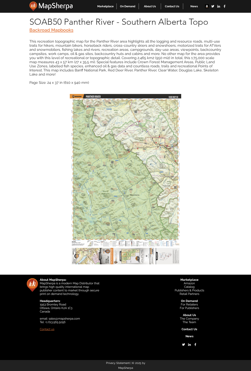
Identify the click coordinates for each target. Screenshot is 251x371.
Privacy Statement (118, 363)
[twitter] (213, 6)
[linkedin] (219, 6)
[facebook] (224, 6)
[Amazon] (207, 6)
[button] (105, 6)
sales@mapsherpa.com (64, 318)
